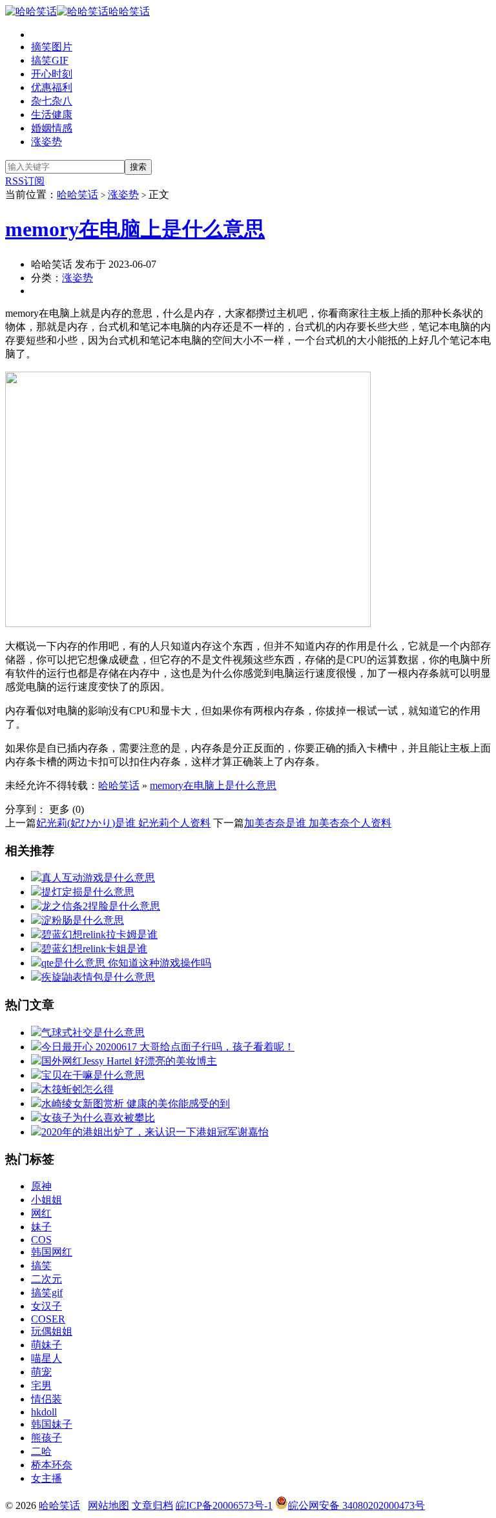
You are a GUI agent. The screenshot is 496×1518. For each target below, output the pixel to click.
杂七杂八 (51, 100)
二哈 (41, 1451)
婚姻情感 (51, 128)
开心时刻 (51, 73)
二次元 (46, 1278)
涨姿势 (46, 141)
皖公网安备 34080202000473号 (356, 1505)
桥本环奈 (51, 1464)
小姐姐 (46, 1199)
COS (41, 1239)
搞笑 (41, 1265)
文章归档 (152, 1505)
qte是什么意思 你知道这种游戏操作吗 (126, 962)
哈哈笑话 (129, 11)
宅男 (41, 1385)
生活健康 (51, 114)
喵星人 (46, 1358)
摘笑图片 (51, 46)
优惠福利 (51, 87)
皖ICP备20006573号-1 (224, 1505)
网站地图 (108, 1505)
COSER (48, 1318)
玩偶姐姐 (51, 1331)
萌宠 (41, 1371)
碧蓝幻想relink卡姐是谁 (94, 948)
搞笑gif (47, 1292)
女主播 (46, 1478)
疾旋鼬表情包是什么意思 (98, 977)
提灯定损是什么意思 (87, 891)
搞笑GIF (49, 60)
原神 (41, 1186)
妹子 (41, 1226)
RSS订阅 (25, 180)
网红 (41, 1213)
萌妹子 (46, 1344)
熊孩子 (46, 1437)
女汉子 (46, 1306)
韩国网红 (51, 1251)
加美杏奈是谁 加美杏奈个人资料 (317, 822)
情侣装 (46, 1398)
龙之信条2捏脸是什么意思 (100, 906)
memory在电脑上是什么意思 (135, 229)
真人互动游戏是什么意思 (98, 877)
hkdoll (44, 1411)
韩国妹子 (51, 1424)
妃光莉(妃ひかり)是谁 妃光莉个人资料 (123, 822)
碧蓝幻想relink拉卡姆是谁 (99, 934)
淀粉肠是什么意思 (82, 920)
